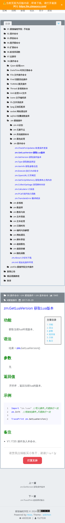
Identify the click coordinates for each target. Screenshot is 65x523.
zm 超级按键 (18, 248)
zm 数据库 (17, 207)
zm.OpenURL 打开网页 (25, 175)
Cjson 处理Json (16, 65)
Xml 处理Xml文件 (18, 93)
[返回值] (2, 376)
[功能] (2, 319)
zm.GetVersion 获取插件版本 (28, 157)
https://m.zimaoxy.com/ (32, 6)
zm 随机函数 (18, 253)
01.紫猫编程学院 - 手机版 (18, 29)
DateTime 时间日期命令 (20, 70)
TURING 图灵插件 (18, 83)
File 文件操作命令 (18, 74)
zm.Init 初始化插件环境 (22, 262)
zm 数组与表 (18, 212)
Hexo (29, 514)
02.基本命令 (12, 33)
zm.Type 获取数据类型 (25, 161)
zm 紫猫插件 (15, 120)
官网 (4, 10)
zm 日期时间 (18, 225)
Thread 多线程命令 (18, 88)
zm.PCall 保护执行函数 (25, 193)
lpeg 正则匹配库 (17, 106)
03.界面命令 (12, 38)
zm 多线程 (17, 202)
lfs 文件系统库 (16, 102)
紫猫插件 (12, 300)
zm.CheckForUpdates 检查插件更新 (31, 148)
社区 (32, 10)
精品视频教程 (12, 276)
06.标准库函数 (13, 51)
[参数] (2, 357)
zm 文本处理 (18, 221)
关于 (41, 10)
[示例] (2, 395)
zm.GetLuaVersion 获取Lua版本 (30, 152)
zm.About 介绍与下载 (22, 257)
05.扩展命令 (12, 47)
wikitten (47, 514)
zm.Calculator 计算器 (24, 189)
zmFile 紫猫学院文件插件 (21, 266)
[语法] (2, 338)
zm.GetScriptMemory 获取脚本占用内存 (33, 180)
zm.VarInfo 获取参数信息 (26, 166)
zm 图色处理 (18, 138)
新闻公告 (10, 271)
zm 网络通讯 (18, 234)
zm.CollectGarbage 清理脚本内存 (30, 184)
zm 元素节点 (18, 129)
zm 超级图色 (18, 244)
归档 (14, 10)
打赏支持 (32, 460)
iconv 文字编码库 (17, 97)
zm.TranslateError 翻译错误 (27, 198)
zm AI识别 (17, 125)
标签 (23, 10)
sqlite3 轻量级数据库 (19, 116)
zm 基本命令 (18, 143)
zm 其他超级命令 (20, 134)
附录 (8, 280)
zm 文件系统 (18, 216)
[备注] (2, 431)
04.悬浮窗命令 (13, 42)
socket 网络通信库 (18, 111)
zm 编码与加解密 (20, 230)
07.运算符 (11, 56)
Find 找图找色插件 (18, 79)
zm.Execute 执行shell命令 (26, 170)
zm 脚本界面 (18, 239)
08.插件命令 (12, 61)
